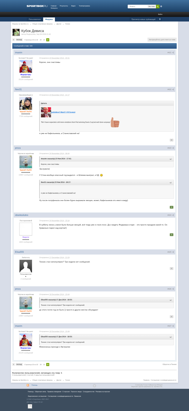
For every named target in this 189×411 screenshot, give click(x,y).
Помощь (34, 385)
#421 (170, 53)
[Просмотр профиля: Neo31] (25, 103)
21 (44, 40)
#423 (170, 148)
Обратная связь (40, 391)
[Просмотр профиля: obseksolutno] (25, 229)
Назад (19, 40)
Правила (146, 380)
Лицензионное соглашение (37, 396)
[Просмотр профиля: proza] (25, 162)
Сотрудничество (88, 391)
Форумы (49, 19)
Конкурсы (54, 8)
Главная (53, 6)
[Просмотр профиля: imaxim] (25, 66)
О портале (66, 391)
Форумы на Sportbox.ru (20, 380)
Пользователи (35, 19)
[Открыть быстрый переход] (160, 19)
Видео (73, 6)
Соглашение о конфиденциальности (163, 380)
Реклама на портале (103, 391)
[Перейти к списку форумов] (37, 6)
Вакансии (77, 396)
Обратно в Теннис (170, 364)
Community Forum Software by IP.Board (148, 385)
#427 (170, 326)
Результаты (64, 6)
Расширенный (161, 6)
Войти (160, 14)
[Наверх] (94, 385)
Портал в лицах (76, 391)
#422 (170, 89)
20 (41, 40)
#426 (170, 289)
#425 (170, 252)
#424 (170, 215)
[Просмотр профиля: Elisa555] (25, 266)
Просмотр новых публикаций (143, 19)
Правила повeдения (54, 391)
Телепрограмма (84, 6)
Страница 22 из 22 (31, 40)
